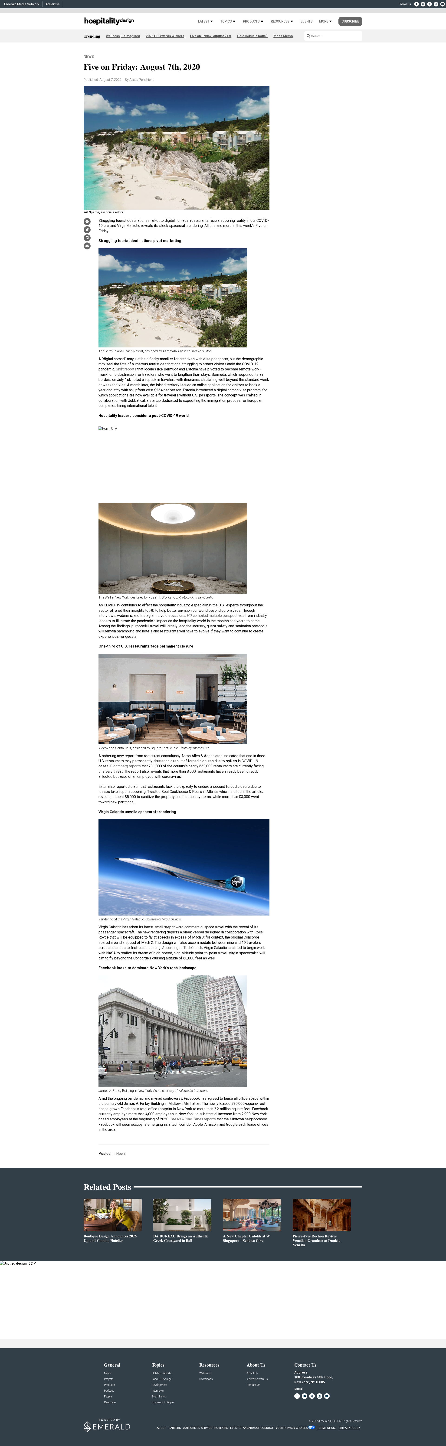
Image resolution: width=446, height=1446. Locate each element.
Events (307, 21)
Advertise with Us (257, 1379)
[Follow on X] (429, 4)
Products (251, 21)
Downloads (206, 1379)
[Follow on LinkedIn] (423, 4)
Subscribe (350, 21)
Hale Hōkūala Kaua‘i (252, 36)
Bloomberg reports (125, 766)
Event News (159, 1396)
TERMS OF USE (326, 1428)
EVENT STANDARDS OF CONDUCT (251, 1428)
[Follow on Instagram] (436, 4)
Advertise (53, 4)
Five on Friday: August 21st (210, 36)
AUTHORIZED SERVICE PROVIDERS (205, 1428)
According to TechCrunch (182, 947)
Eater (102, 786)
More (323, 21)
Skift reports (126, 369)
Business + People (163, 1402)
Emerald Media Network (21, 4)
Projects (109, 1379)
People (108, 1396)
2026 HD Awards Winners (165, 36)
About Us (252, 1373)
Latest (203, 21)
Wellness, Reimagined (123, 36)
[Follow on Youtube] (442, 4)
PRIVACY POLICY (349, 1428)
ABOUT (161, 1428)
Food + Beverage (161, 1379)
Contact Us (253, 1385)
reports (210, 1119)
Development (159, 1385)
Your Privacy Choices (292, 1428)
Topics (226, 21)
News (89, 56)
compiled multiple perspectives (215, 615)
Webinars (205, 1373)
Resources (280, 21)
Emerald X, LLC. (328, 1421)
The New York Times (187, 1119)
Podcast (109, 1390)
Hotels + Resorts (161, 1373)
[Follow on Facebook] (416, 4)
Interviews (158, 1390)
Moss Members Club (289, 36)
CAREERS (174, 1428)
